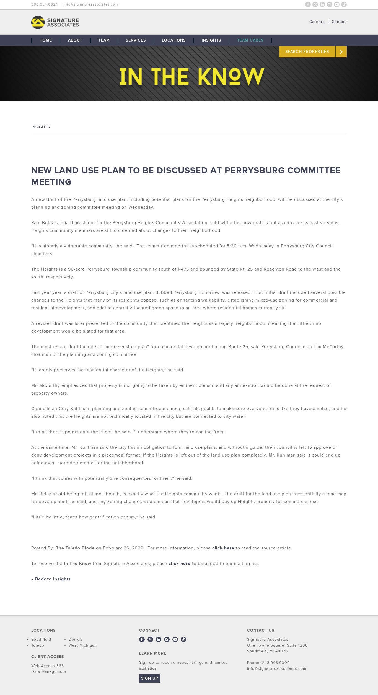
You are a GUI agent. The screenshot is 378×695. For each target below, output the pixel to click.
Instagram (329, 4)
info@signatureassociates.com (91, 4)
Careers (317, 22)
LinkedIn (322, 4)
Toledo (37, 645)
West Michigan (83, 645)
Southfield (41, 639)
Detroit (75, 639)
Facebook (308, 4)
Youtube (337, 4)
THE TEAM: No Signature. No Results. (83, 22)
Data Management (48, 671)
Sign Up (149, 678)
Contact (339, 22)
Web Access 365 (47, 665)
